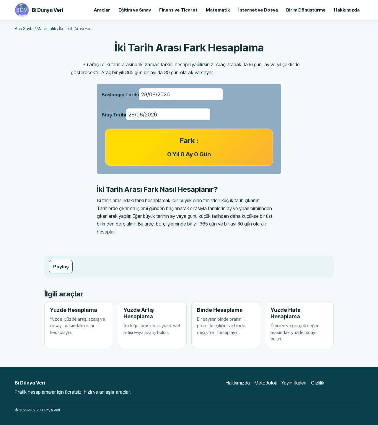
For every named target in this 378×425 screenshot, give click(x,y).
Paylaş (61, 267)
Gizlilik (317, 383)
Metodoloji (266, 383)
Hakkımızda (347, 10)
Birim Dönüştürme (306, 10)
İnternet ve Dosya (258, 10)
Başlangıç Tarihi (120, 95)
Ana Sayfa (24, 28)
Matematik (218, 10)
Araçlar (102, 10)
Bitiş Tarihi (114, 115)
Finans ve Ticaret (178, 10)
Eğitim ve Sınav (134, 10)
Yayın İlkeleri (293, 383)
